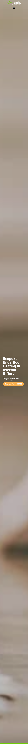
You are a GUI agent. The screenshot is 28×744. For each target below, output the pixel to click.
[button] (14, 8)
